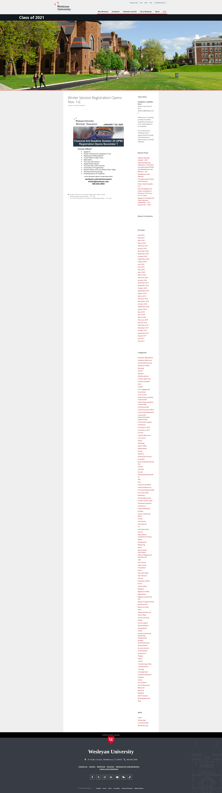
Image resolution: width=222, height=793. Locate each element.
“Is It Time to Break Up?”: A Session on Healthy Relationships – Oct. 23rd (90, 198)
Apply (146, 2)
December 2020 (143, 251)
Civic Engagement (144, 389)
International (142, 524)
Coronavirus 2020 (144, 427)
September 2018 (143, 307)
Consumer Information (127, 788)
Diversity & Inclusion (145, 456)
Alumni (140, 371)
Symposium (142, 653)
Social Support (143, 623)
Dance (140, 441)
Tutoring (141, 669)
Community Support (145, 422)
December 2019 (143, 283)
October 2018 (142, 304)
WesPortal (101, 767)
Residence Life (143, 604)
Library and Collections (109, 769)
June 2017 (141, 341)
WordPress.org (143, 726)
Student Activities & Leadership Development (144, 635)
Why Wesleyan (103, 11)
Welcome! (141, 688)
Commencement (143, 407)
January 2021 (142, 248)
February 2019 (143, 299)
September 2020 (143, 259)
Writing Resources (144, 698)
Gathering (141, 495)
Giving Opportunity (144, 498)
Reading (140, 589)
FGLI (139, 479)
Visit (141, 2)
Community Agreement (146, 412)
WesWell (141, 693)
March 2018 (142, 317)
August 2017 (142, 336)
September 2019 (143, 291)
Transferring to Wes (144, 664)
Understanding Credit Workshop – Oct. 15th (82, 196)
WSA (139, 701)
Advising (141, 368)
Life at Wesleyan (146, 11)
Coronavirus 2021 (144, 430)
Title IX (140, 661)
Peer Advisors (142, 576)
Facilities (141, 469)
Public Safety (142, 586)
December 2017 (143, 325)
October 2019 (142, 288)
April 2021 (141, 240)
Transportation (143, 667)
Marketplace (142, 542)
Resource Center (143, 607)
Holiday (140, 511)
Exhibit (140, 467)
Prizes (140, 584)
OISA (139, 560)
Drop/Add (141, 459)
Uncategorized (143, 672)
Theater (140, 656)
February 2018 (143, 320)
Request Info (134, 2)
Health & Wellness (144, 509)
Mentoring (141, 545)
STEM (140, 631)
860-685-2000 (132, 759)
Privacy (104, 788)
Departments (142, 448)
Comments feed (143, 723)
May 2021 (141, 238)
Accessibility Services (145, 363)
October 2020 (142, 256)
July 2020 (141, 264)
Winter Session (101, 194)
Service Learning (143, 618)
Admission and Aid (130, 11)
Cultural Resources (144, 435)
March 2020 (142, 275)
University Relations (144, 675)
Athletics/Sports (143, 376)
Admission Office (143, 366)
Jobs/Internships (143, 529)
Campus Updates (144, 381)
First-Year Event (143, 493)
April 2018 (141, 315)
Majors (140, 539)
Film (139, 482)
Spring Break (142, 628)
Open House (142, 565)
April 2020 (141, 272)
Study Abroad (142, 645)
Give (151, 2)
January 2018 (142, 323)
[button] (164, 12)
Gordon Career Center (145, 501)
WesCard (141, 690)
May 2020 (141, 270)
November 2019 (143, 285)
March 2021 (142, 243)
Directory (110, 767)
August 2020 (142, 262)
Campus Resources (144, 379)
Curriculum (85, 194)
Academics (116, 11)
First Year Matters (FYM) (146, 490)
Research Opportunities (146, 602)
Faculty (140, 472)
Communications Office (146, 410)
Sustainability (142, 651)
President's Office (144, 581)
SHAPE (140, 620)
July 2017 (141, 338)
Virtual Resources (144, 685)
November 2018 (143, 301)
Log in (140, 718)
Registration (92, 194)
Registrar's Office (143, 592)
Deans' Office (142, 446)
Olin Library (142, 562)
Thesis (140, 659)
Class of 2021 (31, 17)
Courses (140, 433)
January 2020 (142, 280)
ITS (139, 527)
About (157, 11)
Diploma (141, 454)
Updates (141, 677)
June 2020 (141, 267)
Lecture (140, 532)
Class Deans (142, 392)
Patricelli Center (143, 573)
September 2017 (143, 333)
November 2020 (143, 254)
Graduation (142, 506)
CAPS (139, 384)
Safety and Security (144, 612)
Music (140, 547)
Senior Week (142, 615)
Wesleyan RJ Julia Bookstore (127, 767)
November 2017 (143, 328)
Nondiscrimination (138, 788)
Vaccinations (142, 682)
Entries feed (142, 720)
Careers (140, 387)
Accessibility (116, 788)
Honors (140, 519)
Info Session (142, 521)
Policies (140, 578)
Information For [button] (160, 2)
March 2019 (142, 296)
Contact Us (83, 767)
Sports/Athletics (143, 626)
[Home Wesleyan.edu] (111, 740)
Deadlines (141, 443)
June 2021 (141, 235)
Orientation (142, 568)
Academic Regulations (145, 358)
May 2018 (141, 312)
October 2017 (142, 330)
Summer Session (143, 648)
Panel (140, 570)
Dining (140, 451)
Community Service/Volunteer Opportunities (144, 417)
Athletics (141, 373)
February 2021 (143, 246)
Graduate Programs (144, 503)
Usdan (140, 680)
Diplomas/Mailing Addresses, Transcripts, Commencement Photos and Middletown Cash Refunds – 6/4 (146, 167)
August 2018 (142, 309)
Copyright (98, 788)
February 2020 (143, 277)
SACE (139, 610)
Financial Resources (144, 487)
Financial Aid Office (144, 485)
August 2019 (142, 293)
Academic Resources (76, 194)
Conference (141, 425)
